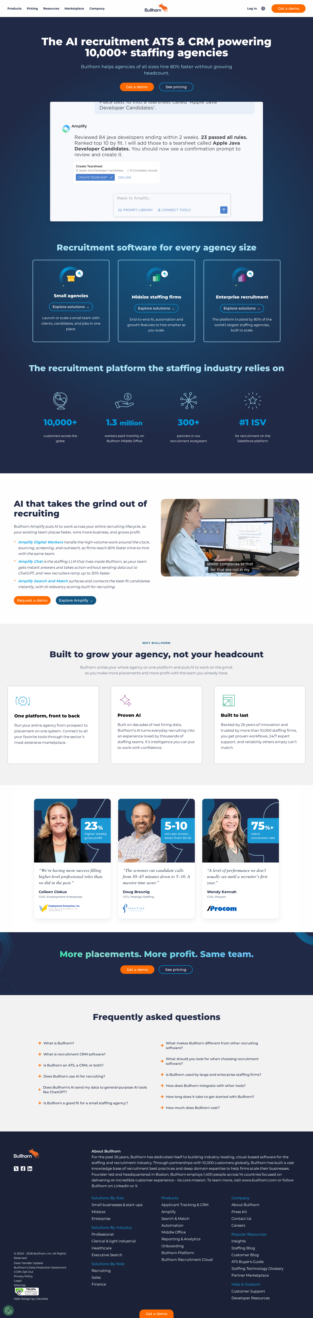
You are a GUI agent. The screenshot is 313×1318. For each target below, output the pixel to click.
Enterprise (101, 1218)
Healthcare (102, 1248)
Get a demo (288, 8)
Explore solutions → (71, 307)
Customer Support (248, 1291)
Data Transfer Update (28, 1263)
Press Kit (239, 1212)
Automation (172, 1225)
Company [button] (97, 8)
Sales (96, 1277)
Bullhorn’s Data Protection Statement (40, 1267)
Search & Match (175, 1218)
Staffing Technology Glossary (257, 1268)
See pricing (176, 87)
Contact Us (241, 1218)
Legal (18, 1280)
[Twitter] (16, 1168)
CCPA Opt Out (23, 1271)
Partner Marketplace (250, 1275)
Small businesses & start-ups (117, 1205)
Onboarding (172, 1246)
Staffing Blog (243, 1248)
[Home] (156, 11)
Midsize (98, 1212)
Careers (238, 1225)
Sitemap (20, 1285)
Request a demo (32, 600)
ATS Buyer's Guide (247, 1262)
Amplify (168, 1212)
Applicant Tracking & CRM (184, 1205)
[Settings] (8, 1310)
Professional (103, 1234)
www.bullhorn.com (259, 1180)
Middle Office (173, 1232)
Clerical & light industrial (114, 1241)
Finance (99, 1284)
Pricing (32, 8)
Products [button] (14, 8)
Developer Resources (250, 1298)
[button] (263, 8)
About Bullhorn (245, 1205)
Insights (238, 1241)
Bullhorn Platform (177, 1253)
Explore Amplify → (76, 600)
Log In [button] (252, 8)
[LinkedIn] (29, 1168)
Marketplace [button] (74, 8)
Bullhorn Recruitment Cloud (187, 1259)
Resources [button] (51, 8)
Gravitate (42, 1298)
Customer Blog (245, 1255)
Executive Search (107, 1255)
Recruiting (101, 1271)
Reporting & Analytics (180, 1239)
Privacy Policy (23, 1276)
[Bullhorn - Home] (26, 1154)
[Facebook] (23, 1168)
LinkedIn (121, 1186)
